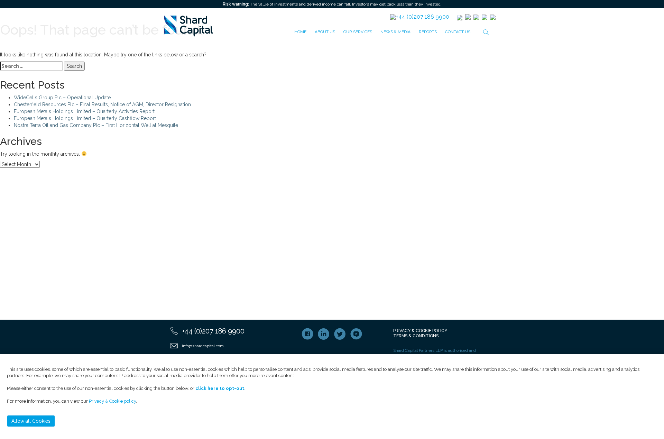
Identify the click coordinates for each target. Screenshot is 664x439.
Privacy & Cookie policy (112, 401)
